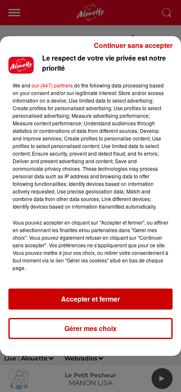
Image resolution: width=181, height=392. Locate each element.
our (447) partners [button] (52, 85)
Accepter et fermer (90, 299)
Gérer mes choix (90, 328)
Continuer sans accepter (133, 45)
